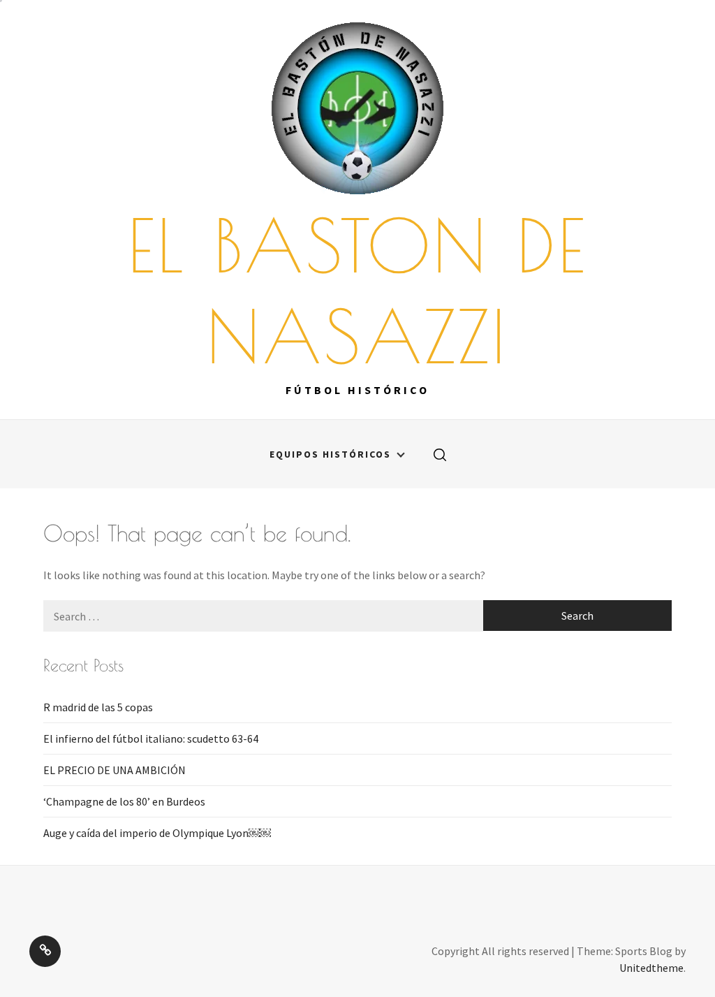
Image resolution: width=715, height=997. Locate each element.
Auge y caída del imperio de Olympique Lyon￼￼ (157, 833)
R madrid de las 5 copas (98, 707)
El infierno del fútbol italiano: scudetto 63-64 (150, 738)
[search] (440, 454)
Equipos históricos (330, 454)
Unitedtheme (651, 968)
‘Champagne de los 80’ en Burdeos (124, 801)
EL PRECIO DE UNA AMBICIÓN (114, 770)
